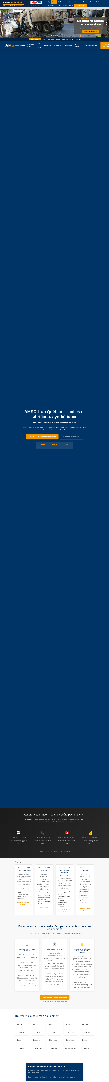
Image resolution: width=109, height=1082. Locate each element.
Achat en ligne (35, 39)
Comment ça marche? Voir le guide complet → (55, 851)
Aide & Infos (68, 5)
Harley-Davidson (52, 5)
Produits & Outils (94, 1)
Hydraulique (47, 45)
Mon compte (77, 45)
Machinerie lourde (30, 45)
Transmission (57, 45)
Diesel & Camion (39, 45)
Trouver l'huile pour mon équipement (42, 437)
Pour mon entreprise (65, 1)
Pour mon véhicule (81, 1)
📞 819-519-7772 (80, 5)
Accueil (54, 1)
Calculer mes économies (71, 437)
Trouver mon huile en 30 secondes (54, 997)
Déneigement (68, 45)
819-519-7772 (76, 39)
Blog (60, 5)
